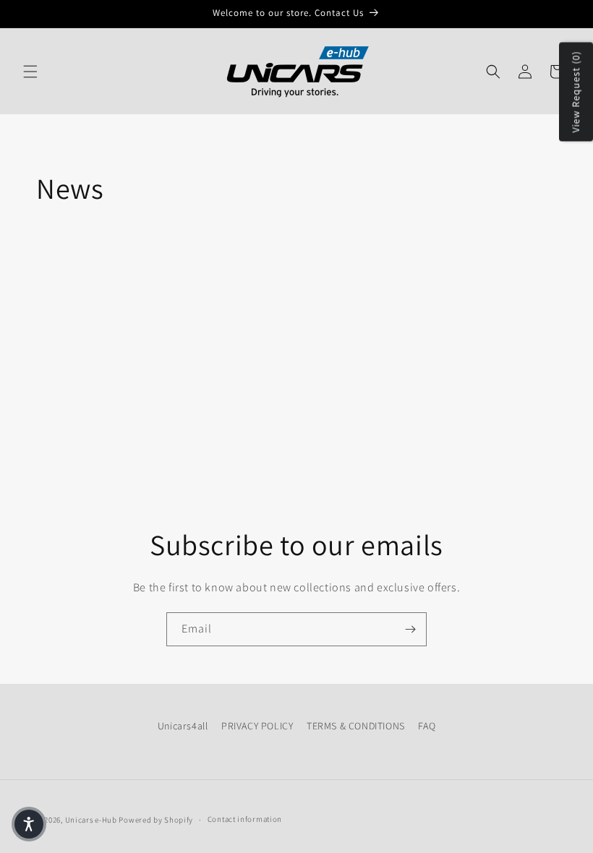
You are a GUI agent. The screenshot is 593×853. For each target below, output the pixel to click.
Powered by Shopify (156, 820)
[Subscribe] (410, 629)
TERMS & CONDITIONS (356, 725)
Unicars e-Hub (91, 820)
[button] (30, 71)
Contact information (245, 819)
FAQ (426, 725)
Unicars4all (183, 725)
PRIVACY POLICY (257, 725)
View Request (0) (575, 92)
